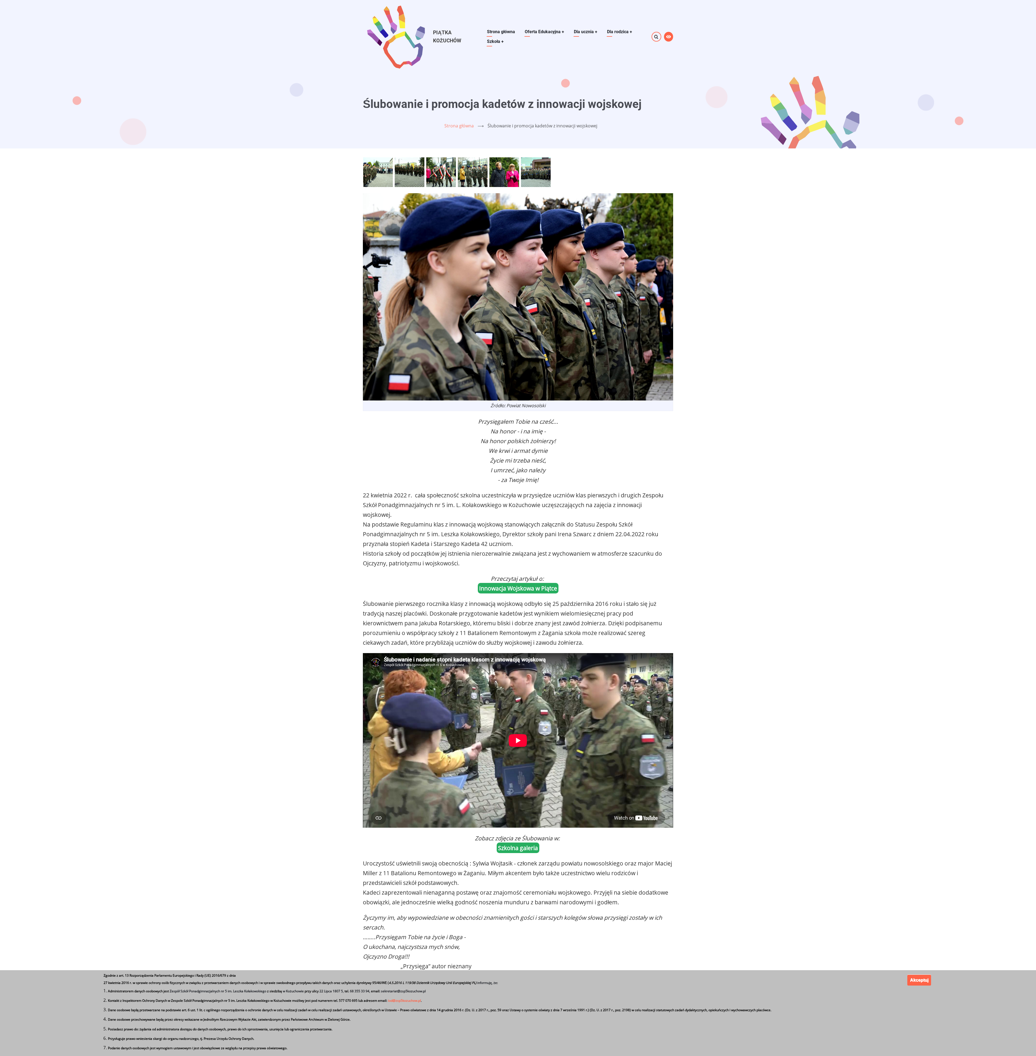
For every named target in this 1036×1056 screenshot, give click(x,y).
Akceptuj (919, 980)
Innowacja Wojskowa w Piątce (518, 588)
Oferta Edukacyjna (544, 31)
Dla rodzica (619, 31)
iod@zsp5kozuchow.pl (404, 1001)
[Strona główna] (395, 36)
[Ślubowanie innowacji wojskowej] (378, 171)
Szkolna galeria (518, 848)
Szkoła (495, 41)
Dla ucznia (585, 31)
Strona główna (501, 31)
